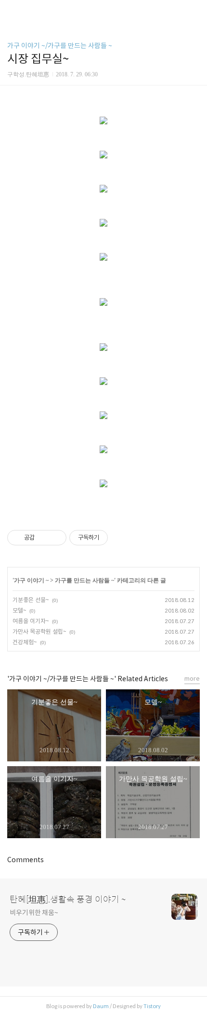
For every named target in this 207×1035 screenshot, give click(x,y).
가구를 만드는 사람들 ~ (84, 580)
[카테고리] (12, 11)
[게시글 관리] (56, 537)
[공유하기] (44, 537)
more (192, 678)
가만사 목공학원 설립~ (39, 631)
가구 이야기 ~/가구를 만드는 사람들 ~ (59, 45)
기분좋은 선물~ (31, 599)
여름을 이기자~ (31, 621)
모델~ (19, 610)
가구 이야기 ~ (31, 580)
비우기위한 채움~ (34, 912)
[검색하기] (195, 11)
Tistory (152, 1006)
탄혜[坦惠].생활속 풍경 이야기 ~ (68, 899)
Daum (101, 1006)
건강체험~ (25, 642)
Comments (25, 859)
